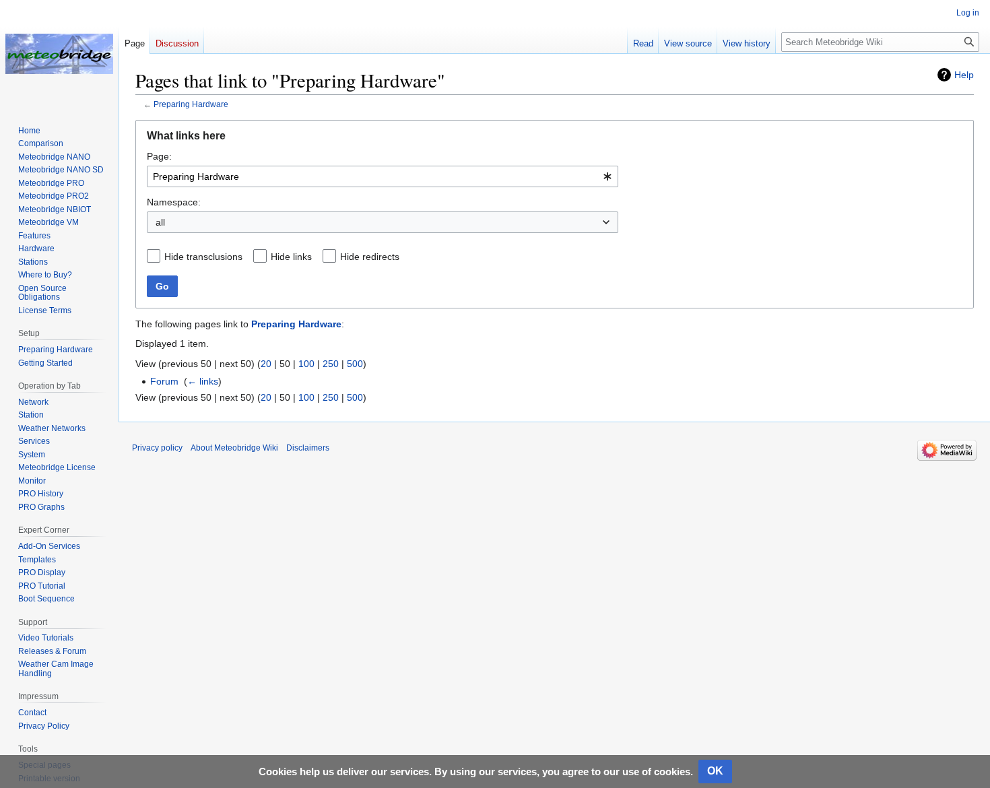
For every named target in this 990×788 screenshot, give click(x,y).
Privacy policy (157, 448)
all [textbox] (160, 222)
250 (331, 363)
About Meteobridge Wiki (234, 448)
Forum (164, 381)
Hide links (291, 256)
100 (306, 363)
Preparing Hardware (191, 104)
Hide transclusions (203, 256)
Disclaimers (307, 448)
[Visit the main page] (59, 54)
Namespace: (174, 202)
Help (964, 74)
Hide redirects (369, 256)
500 (355, 363)
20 (266, 363)
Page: (159, 156)
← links (202, 381)
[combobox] (382, 176)
